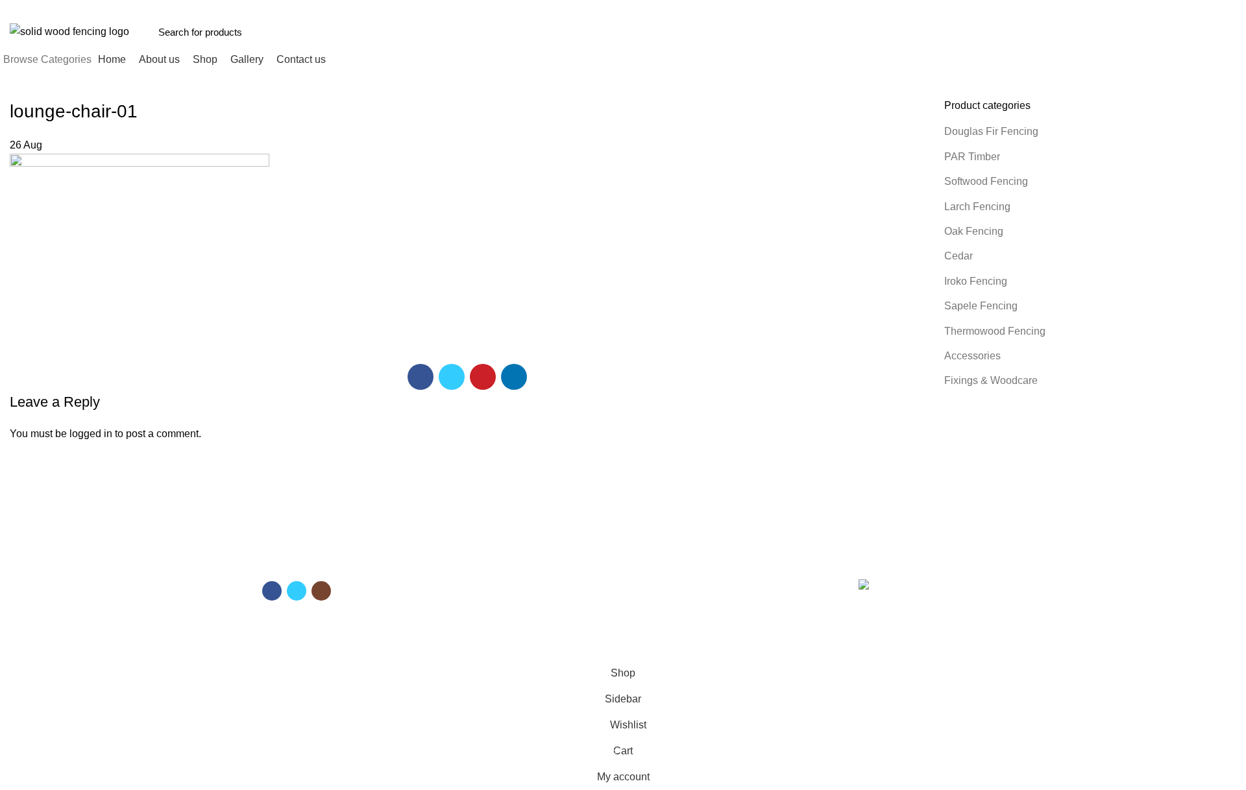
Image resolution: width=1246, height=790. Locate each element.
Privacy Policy (657, 626)
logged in (90, 433)
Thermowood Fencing (994, 331)
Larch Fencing (977, 206)
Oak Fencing (973, 231)
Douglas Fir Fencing (991, 131)
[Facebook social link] (1089, 8)
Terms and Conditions (674, 582)
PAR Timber (972, 156)
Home (457, 582)
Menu (458, 560)
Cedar (958, 255)
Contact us (467, 626)
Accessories (972, 355)
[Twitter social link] (1104, 8)
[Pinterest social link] (1119, 8)
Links (643, 560)
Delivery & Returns (667, 604)
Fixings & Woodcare (991, 380)
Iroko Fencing (975, 281)
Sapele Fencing (981, 305)
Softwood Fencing (986, 181)
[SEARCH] (1013, 32)
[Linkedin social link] (1134, 8)
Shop (455, 604)
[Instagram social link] (321, 591)
